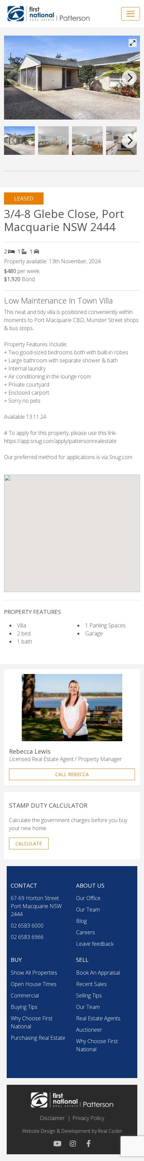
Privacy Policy (88, 1118)
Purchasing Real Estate (38, 1037)
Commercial (25, 995)
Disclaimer (52, 1118)
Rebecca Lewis (30, 751)
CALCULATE (28, 843)
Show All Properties (34, 972)
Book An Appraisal (98, 972)
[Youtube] (57, 1144)
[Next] (129, 77)
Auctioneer (89, 1029)
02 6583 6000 (27, 925)
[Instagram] (72, 1144)
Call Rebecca (72, 774)
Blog (81, 921)
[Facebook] (87, 1144)
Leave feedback (95, 943)
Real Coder (110, 1131)
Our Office (88, 898)
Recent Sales (91, 984)
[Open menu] (130, 13)
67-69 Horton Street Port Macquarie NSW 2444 (36, 906)
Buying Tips (24, 1007)
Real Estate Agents (98, 1018)
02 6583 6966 (27, 937)
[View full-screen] (133, 43)
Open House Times (34, 984)
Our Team (88, 909)
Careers (85, 932)
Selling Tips (89, 995)
